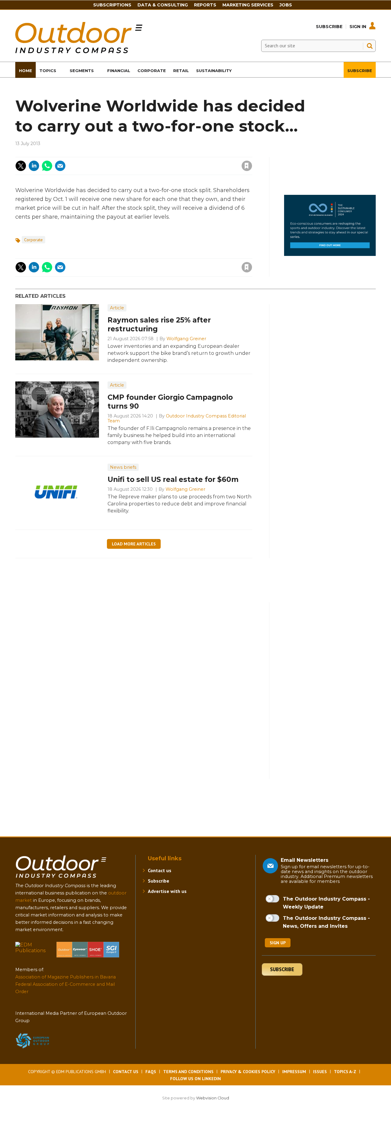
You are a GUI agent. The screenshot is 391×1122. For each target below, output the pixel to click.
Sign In (357, 26)
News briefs (123, 467)
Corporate (33, 239)
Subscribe (329, 26)
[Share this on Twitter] (20, 165)
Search (370, 46)
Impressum (294, 1071)
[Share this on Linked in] (33, 165)
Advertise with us (167, 891)
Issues (320, 1071)
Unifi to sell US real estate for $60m (173, 479)
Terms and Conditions (188, 1071)
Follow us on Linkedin (195, 1078)
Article (117, 308)
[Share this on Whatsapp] (47, 165)
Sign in (164, 153)
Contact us (159, 870)
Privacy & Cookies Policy (248, 1071)
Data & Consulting (162, 5)
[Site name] (61, 879)
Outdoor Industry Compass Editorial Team (177, 418)
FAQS (150, 1071)
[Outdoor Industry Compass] (78, 51)
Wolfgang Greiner (186, 338)
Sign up (278, 942)
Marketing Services (247, 5)
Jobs (286, 5)
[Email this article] (60, 165)
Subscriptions (112, 5)
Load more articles (134, 544)
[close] (197, 162)
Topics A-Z (345, 1071)
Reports (205, 5)
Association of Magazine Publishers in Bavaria (65, 977)
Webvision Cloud (212, 1098)
